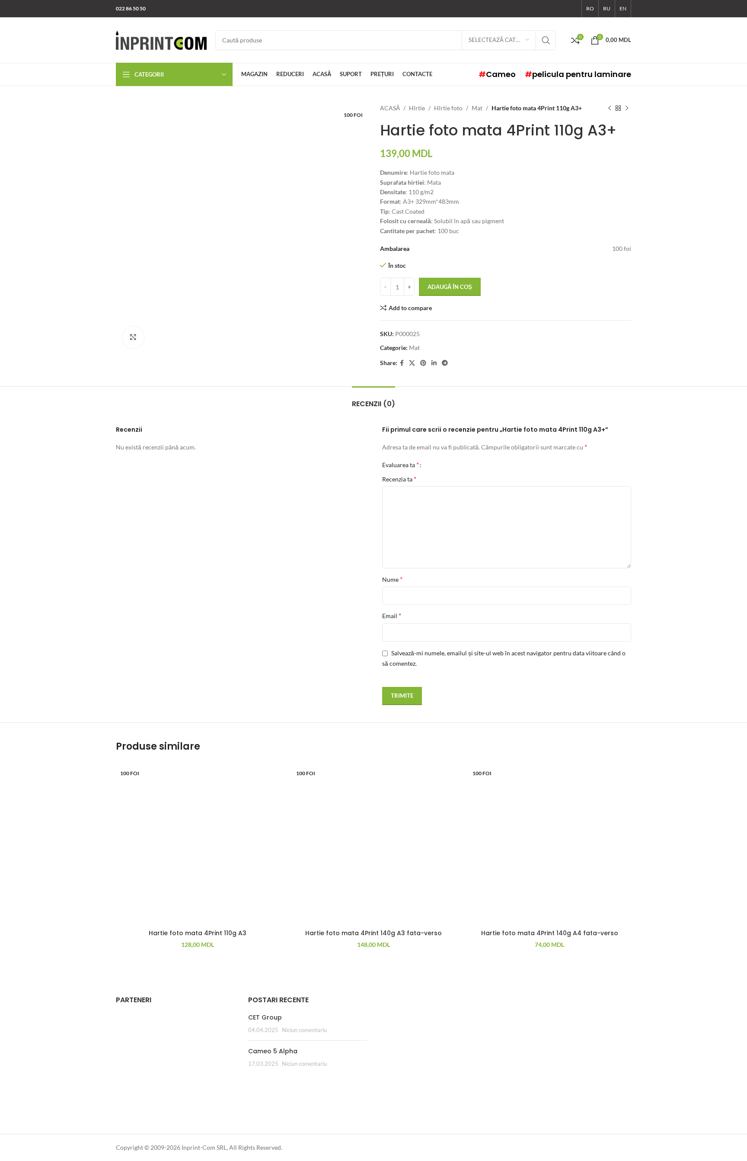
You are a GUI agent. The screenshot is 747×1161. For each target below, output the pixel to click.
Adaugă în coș (450, 286)
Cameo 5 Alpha (272, 1051)
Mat (477, 108)
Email (391, 615)
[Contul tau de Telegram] (444, 363)
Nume (392, 579)
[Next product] (626, 108)
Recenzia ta (399, 479)
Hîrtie (417, 108)
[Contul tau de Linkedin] (434, 363)
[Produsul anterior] (609, 108)
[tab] (373, 399)
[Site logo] (161, 39)
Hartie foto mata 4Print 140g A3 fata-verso (373, 933)
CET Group (265, 1017)
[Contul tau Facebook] (401, 363)
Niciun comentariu (304, 1030)
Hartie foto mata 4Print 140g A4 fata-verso (549, 933)
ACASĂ (390, 108)
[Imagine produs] (373, 843)
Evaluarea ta (400, 464)
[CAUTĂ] (546, 40)
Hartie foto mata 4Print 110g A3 (197, 933)
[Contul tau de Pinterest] (423, 363)
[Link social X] (412, 363)
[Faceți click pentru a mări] (133, 337)
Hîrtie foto (448, 108)
